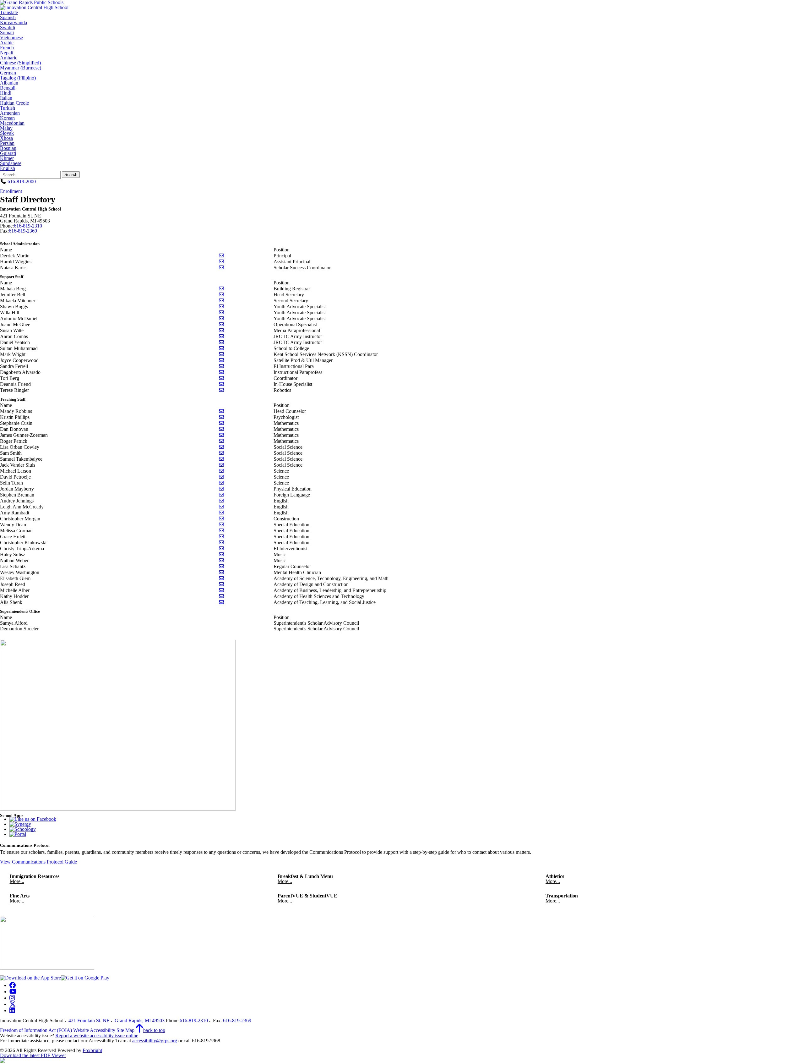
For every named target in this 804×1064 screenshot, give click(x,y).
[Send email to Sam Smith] (221, 453)
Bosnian (8, 148)
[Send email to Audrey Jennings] (221, 500)
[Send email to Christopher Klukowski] (221, 542)
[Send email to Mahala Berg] (221, 288)
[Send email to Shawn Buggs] (221, 306)
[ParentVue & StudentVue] (20, 824)
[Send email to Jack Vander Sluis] (221, 465)
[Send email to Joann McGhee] (221, 324)
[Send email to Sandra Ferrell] (221, 366)
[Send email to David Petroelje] (221, 477)
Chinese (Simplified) (20, 62)
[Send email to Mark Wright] (221, 354)
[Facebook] (12, 985)
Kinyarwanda (13, 22)
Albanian (9, 82)
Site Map (125, 1030)
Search (70, 174)
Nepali (6, 52)
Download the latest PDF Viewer (33, 1055)
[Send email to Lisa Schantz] (221, 566)
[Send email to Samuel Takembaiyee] (221, 459)
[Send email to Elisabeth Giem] (221, 578)
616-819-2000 (22, 181)
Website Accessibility (94, 1030)
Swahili (7, 27)
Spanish (8, 17)
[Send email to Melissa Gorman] (221, 530)
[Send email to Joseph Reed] (221, 584)
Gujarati (8, 153)
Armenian (10, 113)
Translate (9, 12)
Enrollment (11, 191)
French (7, 47)
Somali (7, 32)
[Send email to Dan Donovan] (221, 429)
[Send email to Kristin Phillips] (221, 417)
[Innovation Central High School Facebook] (32, 819)
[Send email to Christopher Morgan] (221, 518)
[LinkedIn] (12, 1010)
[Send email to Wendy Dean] (221, 524)
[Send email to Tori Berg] (221, 378)
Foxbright (92, 1050)
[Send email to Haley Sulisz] (221, 554)
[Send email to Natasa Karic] (221, 267)
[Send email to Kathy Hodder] (221, 596)
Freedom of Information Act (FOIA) (36, 1030)
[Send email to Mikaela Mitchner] (221, 300)
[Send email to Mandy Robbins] (221, 411)
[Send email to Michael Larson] (221, 471)
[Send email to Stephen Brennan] (221, 494)
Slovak (7, 133)
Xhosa (6, 138)
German (8, 72)
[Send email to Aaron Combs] (221, 336)
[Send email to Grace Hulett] (221, 536)
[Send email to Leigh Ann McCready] (221, 506)
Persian (7, 143)
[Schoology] (22, 829)
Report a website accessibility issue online (96, 1035)
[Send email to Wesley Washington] (221, 572)
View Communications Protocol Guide (38, 861)
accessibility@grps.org (154, 1040)
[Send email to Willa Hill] (221, 312)
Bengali (7, 87)
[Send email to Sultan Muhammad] (221, 348)
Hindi (5, 93)
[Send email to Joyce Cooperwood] (221, 360)
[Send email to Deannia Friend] (221, 384)
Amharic (8, 57)
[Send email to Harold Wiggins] (221, 261)
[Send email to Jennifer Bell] (221, 294)
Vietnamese (11, 37)
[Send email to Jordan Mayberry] (221, 488)
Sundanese (10, 163)
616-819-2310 (28, 225)
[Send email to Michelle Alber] (221, 590)
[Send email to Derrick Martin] (221, 255)
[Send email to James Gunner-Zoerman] (221, 435)
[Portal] (17, 834)
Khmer (7, 158)
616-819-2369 (23, 230)
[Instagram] (12, 998)
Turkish (7, 108)
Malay (6, 128)
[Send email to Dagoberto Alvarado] (221, 372)
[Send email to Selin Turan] (221, 482)
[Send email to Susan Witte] (221, 330)
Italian (6, 98)
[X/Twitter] (12, 1004)
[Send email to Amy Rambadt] (221, 512)
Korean (7, 118)
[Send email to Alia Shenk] (221, 602)
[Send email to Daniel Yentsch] (221, 342)
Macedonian (12, 123)
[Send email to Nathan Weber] (221, 560)
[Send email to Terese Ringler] (221, 390)
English (7, 168)
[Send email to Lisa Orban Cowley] (221, 447)
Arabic (7, 42)
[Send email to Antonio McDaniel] (221, 318)
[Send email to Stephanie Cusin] (221, 423)
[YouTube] (13, 991)
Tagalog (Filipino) (18, 77)
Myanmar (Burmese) (20, 67)
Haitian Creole (14, 103)
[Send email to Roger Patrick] (221, 441)
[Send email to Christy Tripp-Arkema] (221, 548)
